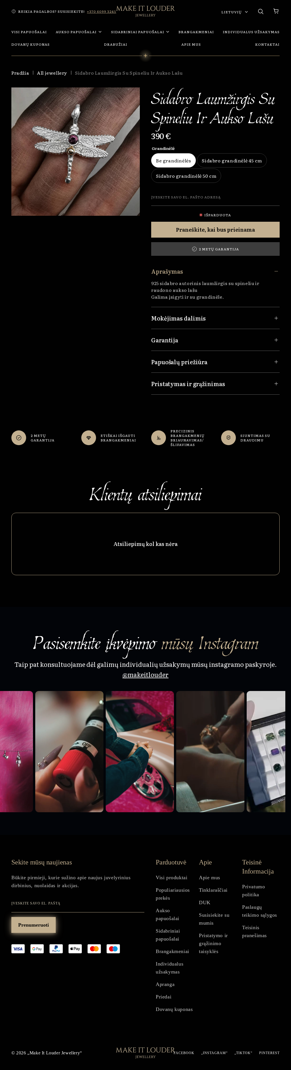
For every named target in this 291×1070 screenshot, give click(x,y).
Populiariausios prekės (173, 894)
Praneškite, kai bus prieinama (215, 229)
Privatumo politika (253, 890)
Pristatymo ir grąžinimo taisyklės (213, 943)
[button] (276, 11)
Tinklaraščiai (213, 890)
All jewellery (52, 72)
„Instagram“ (214, 1053)
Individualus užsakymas (169, 968)
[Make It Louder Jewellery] (145, 11)
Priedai (163, 997)
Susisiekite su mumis (214, 919)
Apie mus (209, 877)
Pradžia (20, 72)
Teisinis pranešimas (254, 931)
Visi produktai (171, 877)
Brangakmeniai (172, 951)
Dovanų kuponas (174, 1009)
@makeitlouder (145, 674)
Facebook (184, 1053)
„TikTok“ (243, 1053)
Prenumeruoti (33, 925)
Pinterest (269, 1053)
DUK (205, 902)
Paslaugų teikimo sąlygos (259, 911)
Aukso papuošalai (167, 914)
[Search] (260, 11)
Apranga (165, 984)
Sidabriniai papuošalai (168, 935)
